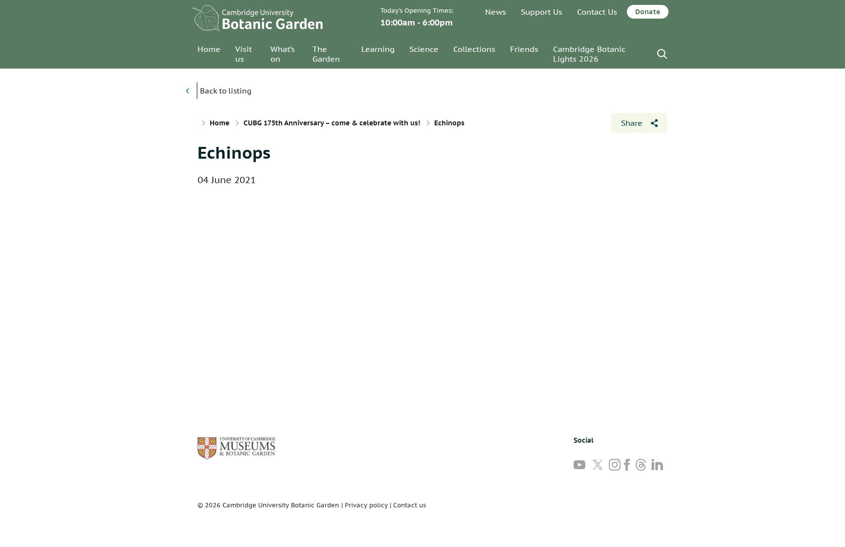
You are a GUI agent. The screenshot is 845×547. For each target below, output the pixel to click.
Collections (474, 49)
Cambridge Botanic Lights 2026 (589, 54)
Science (424, 49)
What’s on (282, 54)
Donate (647, 11)
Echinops (234, 152)
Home (209, 49)
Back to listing (225, 90)
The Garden (326, 54)
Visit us (243, 54)
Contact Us (597, 12)
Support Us (541, 12)
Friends (524, 49)
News (495, 12)
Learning (378, 49)
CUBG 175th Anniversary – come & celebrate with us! (332, 123)
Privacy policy (366, 505)
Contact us (409, 505)
